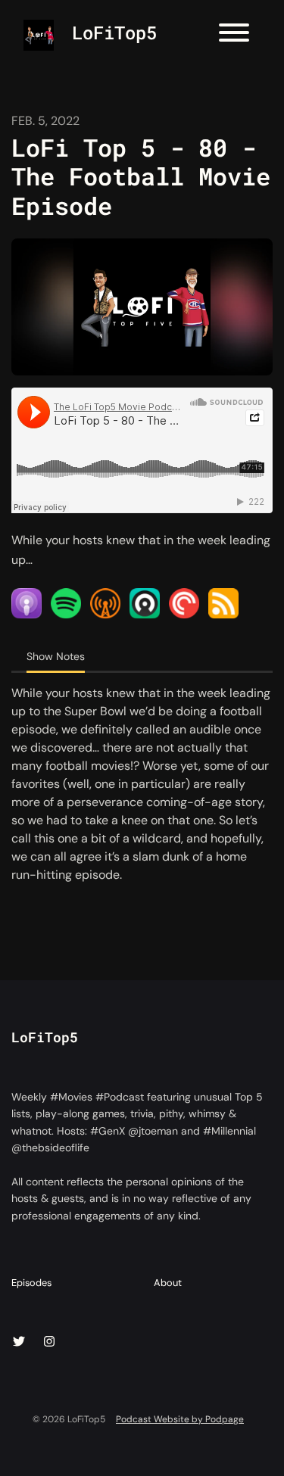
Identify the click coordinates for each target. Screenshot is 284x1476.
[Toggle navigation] (234, 35)
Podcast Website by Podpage (180, 1419)
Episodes (31, 1282)
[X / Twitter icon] (19, 1342)
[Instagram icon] (49, 1342)
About (168, 1282)
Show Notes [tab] (56, 656)
